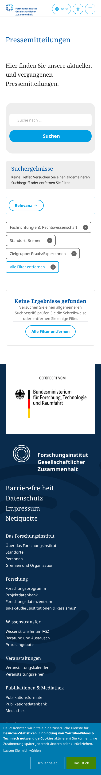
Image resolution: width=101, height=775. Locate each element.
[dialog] (50, 749)
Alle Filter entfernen (32, 266)
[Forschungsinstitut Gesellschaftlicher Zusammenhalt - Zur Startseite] (50, 458)
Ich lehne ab (48, 763)
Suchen (51, 136)
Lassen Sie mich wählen (22, 750)
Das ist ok (81, 763)
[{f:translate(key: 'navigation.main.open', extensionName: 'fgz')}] (90, 9)
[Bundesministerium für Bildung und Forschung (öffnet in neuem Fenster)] (50, 399)
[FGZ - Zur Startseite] (23, 10)
